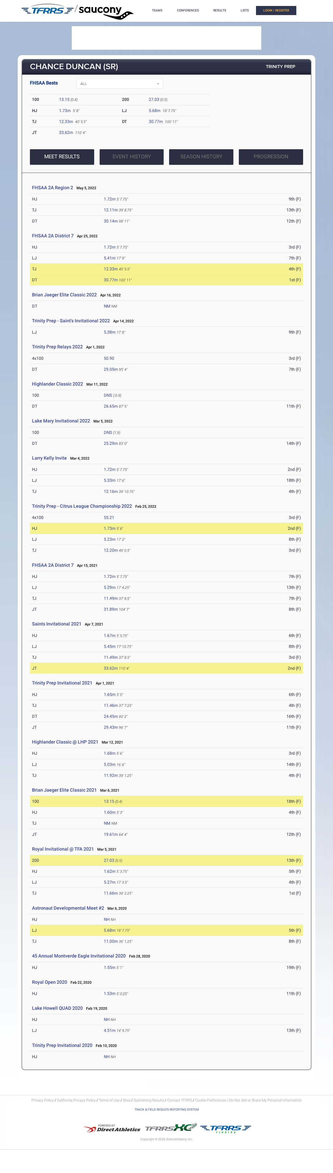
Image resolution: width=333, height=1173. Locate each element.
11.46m (111, 705)
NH (107, 919)
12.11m (111, 209)
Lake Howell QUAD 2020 (57, 1008)
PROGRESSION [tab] (271, 156)
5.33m (110, 480)
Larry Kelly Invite (49, 458)
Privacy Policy (42, 1100)
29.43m (111, 727)
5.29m (110, 587)
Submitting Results (149, 1100)
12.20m (111, 550)
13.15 (64, 99)
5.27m (110, 882)
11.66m (111, 893)
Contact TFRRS (180, 1100)
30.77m (156, 121)
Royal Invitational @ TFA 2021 (63, 849)
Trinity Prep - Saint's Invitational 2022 (71, 320)
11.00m (111, 941)
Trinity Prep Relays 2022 (57, 346)
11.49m (111, 598)
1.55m (110, 967)
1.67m (110, 635)
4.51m (110, 1030)
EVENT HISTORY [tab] (132, 156)
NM (107, 306)
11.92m (111, 775)
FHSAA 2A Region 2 (52, 187)
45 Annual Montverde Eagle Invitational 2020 (79, 956)
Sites (127, 1100)
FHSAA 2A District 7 (53, 235)
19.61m (111, 834)
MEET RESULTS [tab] (62, 156)
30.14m (111, 221)
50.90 (109, 358)
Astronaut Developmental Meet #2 (68, 908)
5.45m (110, 646)
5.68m (155, 110)
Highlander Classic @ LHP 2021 (65, 742)
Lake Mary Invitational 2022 (61, 420)
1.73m (65, 110)
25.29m (111, 443)
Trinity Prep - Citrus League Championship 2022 (82, 506)
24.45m (111, 716)
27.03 (154, 99)
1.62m (110, 871)
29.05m (111, 369)
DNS (108, 395)
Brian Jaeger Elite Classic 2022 (64, 294)
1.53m (110, 993)
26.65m (111, 406)
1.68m (110, 753)
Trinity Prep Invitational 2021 (62, 683)
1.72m (110, 199)
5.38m (110, 332)
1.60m (110, 812)
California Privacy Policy (76, 1100)
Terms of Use (109, 1100)
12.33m (66, 121)
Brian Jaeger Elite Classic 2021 (64, 790)
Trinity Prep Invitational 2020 (62, 1045)
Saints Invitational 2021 (56, 624)
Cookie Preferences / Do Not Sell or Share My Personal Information (248, 1100)
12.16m (111, 491)
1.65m (110, 694)
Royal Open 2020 (49, 982)
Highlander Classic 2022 (57, 384)
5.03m (110, 764)
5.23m (110, 539)
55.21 (109, 517)
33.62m (66, 132)
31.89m (111, 609)
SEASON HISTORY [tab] (201, 156)
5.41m (110, 258)
